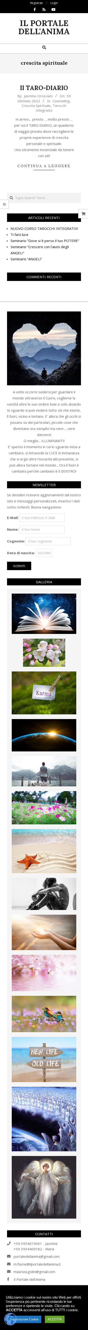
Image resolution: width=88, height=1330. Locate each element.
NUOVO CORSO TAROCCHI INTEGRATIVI (44, 228)
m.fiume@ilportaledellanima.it (37, 1264)
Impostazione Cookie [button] (24, 1319)
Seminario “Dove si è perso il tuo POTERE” (45, 240)
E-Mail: (13, 517)
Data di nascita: (21, 552)
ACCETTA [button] (55, 1319)
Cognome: (16, 541)
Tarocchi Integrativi (51, 108)
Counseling (61, 101)
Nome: (13, 529)
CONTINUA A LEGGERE (44, 166)
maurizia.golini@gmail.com (34, 1271)
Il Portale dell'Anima (29, 1279)
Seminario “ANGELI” (26, 259)
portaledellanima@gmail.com (37, 1256)
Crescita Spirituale (36, 105)
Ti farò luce (19, 234)
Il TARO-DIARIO (44, 88)
